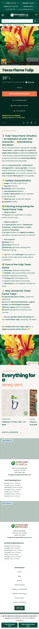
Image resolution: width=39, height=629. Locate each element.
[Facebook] (27, 122)
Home (4, 25)
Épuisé (19, 88)
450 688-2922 (11, 9)
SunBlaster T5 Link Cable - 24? (14, 421)
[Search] (35, 21)
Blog (19, 576)
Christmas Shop (19, 585)
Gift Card (19, 608)
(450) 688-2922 (19, 472)
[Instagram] (31, 122)
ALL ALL (10, 25)
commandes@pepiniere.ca (26, 9)
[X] (23, 122)
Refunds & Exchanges (19, 594)
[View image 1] (3, 61)
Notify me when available (19, 94)
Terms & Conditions (19, 602)
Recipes (19, 580)
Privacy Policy (19, 598)
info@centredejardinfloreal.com (19, 475)
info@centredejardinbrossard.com (19, 537)
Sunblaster (6, 419)
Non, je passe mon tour (28, 625)
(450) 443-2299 (19, 535)
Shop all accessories (12, 433)
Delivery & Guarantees (19, 589)
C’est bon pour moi (9, 625)
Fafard (32, 419)
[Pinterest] (35, 122)
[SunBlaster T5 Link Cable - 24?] (15, 403)
